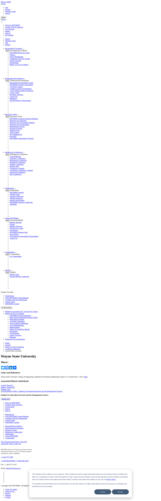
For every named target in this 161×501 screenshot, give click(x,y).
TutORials (13, 204)
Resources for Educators (18, 121)
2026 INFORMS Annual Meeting (17, 298)
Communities (10, 252)
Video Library (14, 132)
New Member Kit (16, 134)
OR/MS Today (15, 194)
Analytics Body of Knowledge (20, 100)
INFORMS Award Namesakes (20, 315)
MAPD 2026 (14, 166)
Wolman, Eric (5, 389)
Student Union (15, 130)
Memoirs (13, 337)
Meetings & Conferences (14, 152)
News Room (14, 234)
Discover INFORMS (12, 25)
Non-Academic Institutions (19, 323)
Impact (7, 31)
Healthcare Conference (18, 162)
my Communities (15, 256)
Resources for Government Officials (22, 123)
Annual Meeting (15, 157)
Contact (8, 497)
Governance (14, 230)
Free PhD (13, 136)
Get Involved (9, 29)
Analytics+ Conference (18, 158)
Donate (7, 9)
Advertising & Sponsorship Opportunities (24, 236)
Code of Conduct (11, 489)
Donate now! (6, 399)
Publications (9, 188)
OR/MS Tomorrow (16, 198)
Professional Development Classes (21, 83)
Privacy (8, 493)
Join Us (8, 33)
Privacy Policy (111, 479)
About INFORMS (11, 218)
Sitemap (8, 495)
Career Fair (13, 97)
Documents (14, 331)
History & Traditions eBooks (20, 329)
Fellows (12, 55)
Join (6, 7)
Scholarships (14, 63)
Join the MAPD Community (19, 276)
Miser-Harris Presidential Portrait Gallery (24, 317)
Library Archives (15, 335)
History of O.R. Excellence (19, 65)
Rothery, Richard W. (8, 387)
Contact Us (13, 238)
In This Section (6, 308)
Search (7, 39)
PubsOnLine (9, 296)
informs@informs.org (13, 468)
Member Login (10, 11)
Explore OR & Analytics (13, 405)
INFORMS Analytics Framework (21, 85)
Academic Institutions (17, 321)
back (7, 51)
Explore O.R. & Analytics (14, 27)
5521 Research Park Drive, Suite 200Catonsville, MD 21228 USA (14, 443)
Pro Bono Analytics (16, 95)
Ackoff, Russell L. (7, 385)
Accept (102, 492)
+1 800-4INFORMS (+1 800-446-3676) (15, 461)
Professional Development (14, 78)
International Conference (18, 160)
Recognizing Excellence (13, 48)
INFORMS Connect (12, 304)
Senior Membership (16, 57)
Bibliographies (15, 327)
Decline (120, 492)
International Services (17, 127)
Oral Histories (14, 333)
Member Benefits (16, 222)
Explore (8, 345)
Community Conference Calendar (21, 170)
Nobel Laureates (15, 61)
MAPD (8, 270)
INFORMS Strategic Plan (18, 232)
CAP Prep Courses (16, 87)
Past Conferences (16, 174)
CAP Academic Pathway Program (21, 91)
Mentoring (13, 99)
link (85, 377)
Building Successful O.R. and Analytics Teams (21, 312)
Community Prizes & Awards (20, 59)
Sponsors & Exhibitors (17, 172)
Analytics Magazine (16, 196)
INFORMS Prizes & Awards (20, 53)
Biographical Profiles (17, 319)
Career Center (14, 93)
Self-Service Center (16, 228)
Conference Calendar (17, 168)
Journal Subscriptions (17, 200)
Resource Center (11, 114)
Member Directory (16, 226)
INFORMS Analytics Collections (21, 202)
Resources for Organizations (19, 125)
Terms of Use (10, 491)
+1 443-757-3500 (7, 457)
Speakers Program (16, 129)
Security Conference (17, 164)
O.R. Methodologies (17, 325)
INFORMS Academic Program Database (24, 119)
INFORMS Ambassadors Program (22, 138)
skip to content (6, 2)
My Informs (9, 35)
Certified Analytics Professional (20, 89)
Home (7, 343)
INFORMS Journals (17, 192)
